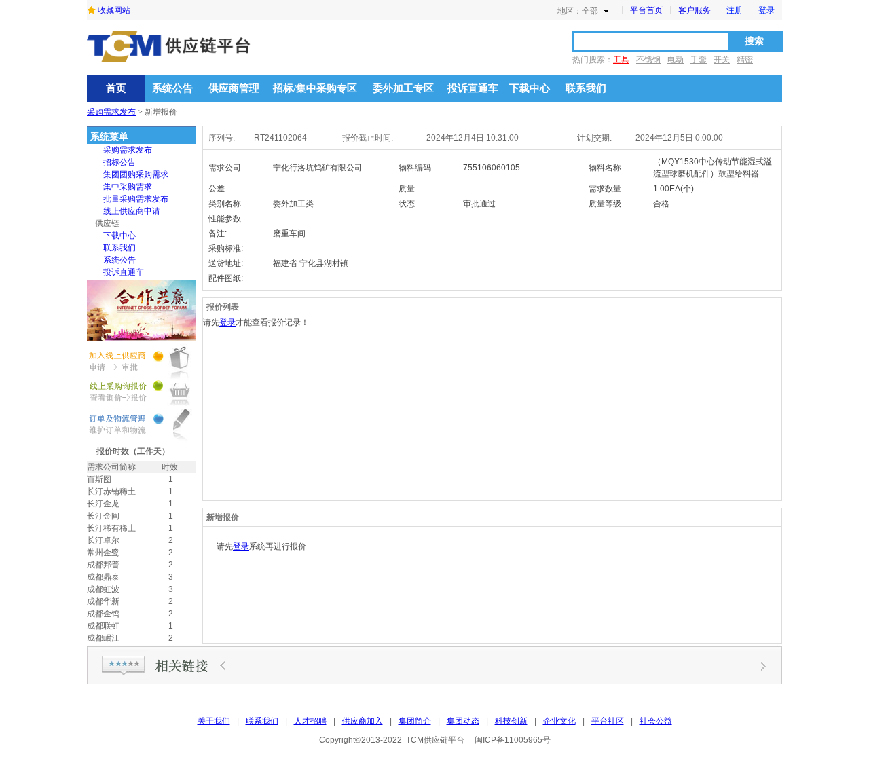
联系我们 (586, 88)
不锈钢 (648, 59)
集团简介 (415, 721)
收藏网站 (114, 10)
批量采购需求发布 (135, 199)
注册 (734, 10)
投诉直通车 (472, 88)
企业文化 (559, 721)
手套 (698, 59)
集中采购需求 (127, 186)
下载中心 (529, 88)
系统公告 (172, 88)
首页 (116, 88)
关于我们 (214, 721)
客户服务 (694, 10)
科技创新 (511, 721)
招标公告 (119, 162)
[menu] (127, 211)
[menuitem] (127, 150)
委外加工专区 (403, 88)
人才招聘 (310, 721)
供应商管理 (233, 88)
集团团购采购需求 (135, 174)
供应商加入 (362, 721)
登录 (766, 10)
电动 (675, 59)
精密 (745, 59)
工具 (621, 59)
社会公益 (656, 721)
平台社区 (607, 721)
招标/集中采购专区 (315, 88)
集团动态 (463, 721)
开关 (722, 59)
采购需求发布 (111, 112)
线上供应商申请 (131, 211)
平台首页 (646, 10)
